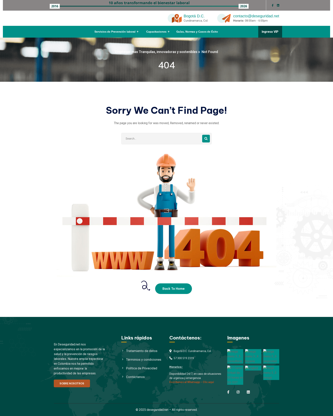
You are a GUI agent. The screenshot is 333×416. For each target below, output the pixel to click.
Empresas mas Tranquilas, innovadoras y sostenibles (156, 52)
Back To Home (173, 289)
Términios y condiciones (143, 359)
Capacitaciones (156, 31)
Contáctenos (135, 377)
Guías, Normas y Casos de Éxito (197, 31)
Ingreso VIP (270, 32)
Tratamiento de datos (141, 351)
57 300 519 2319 (184, 358)
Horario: (238, 20)
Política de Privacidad (141, 368)
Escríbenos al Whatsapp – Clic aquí (191, 382)
